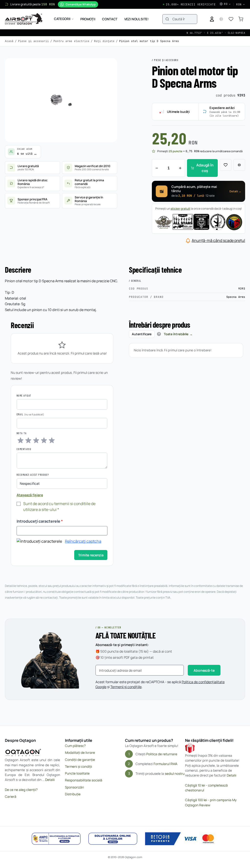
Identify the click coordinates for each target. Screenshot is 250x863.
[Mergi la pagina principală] (23, 19)
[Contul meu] (212, 19)
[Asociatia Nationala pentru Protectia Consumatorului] (56, 839)
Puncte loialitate (77, 773)
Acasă (9, 41)
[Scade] (157, 168)
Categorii (62, 19)
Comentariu (24, 449)
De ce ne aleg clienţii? (21, 789)
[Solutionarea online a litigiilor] (112, 839)
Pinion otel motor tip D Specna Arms (149, 41)
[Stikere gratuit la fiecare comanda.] (198, 222)
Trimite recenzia (91, 555)
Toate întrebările (176, 334)
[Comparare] (239, 165)
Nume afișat (24, 395)
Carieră (10, 796)
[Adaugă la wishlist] (225, 165)
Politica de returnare (161, 754)
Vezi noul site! (136, 19)
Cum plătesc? (75, 746)
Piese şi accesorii (33, 41)
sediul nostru (175, 773)
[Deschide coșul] (240, 19)
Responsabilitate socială (83, 780)
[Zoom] (108, 66)
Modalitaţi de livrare (80, 752)
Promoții (87, 19)
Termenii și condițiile (126, 686)
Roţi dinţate (104, 41)
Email (20, 414)
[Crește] (180, 168)
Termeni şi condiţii (78, 766)
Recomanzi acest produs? (33, 474)
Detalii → (235, 191)
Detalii (50, 779)
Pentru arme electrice (71, 41)
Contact (109, 19)
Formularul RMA (165, 764)
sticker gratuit (180, 208)
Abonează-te (204, 670)
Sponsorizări (74, 787)
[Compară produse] (221, 19)
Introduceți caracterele (40, 521)
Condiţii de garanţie (80, 759)
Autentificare (142, 334)
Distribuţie (73, 794)
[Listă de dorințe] (231, 19)
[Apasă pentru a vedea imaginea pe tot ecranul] (61, 100)
